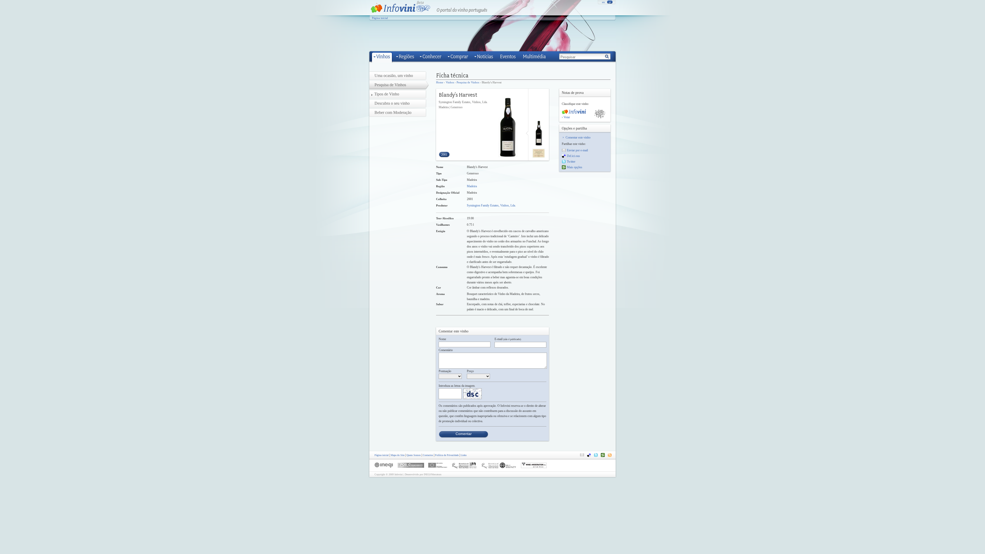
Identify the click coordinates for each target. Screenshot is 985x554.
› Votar (566, 117)
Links (464, 455)
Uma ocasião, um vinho (394, 75)
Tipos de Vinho (386, 94)
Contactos (428, 455)
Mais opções (574, 167)
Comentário (446, 350)
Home (439, 82)
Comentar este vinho (578, 137)
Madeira (472, 186)
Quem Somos (414, 455)
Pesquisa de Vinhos (468, 82)
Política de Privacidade (447, 455)
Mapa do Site (398, 455)
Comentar (464, 434)
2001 (444, 154)
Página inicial (380, 17)
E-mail (508, 339)
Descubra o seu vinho (392, 103)
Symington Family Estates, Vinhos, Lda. (491, 205)
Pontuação (445, 371)
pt (610, 2)
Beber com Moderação (393, 112)
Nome (442, 339)
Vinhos (450, 82)
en (603, 2)
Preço (470, 371)
